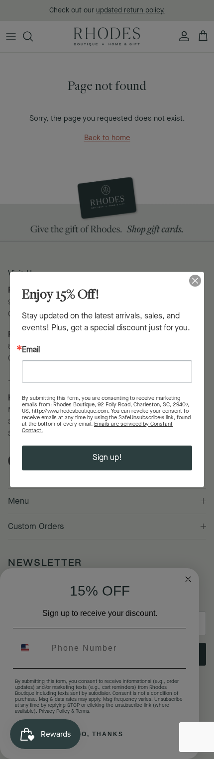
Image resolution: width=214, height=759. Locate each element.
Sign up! (107, 457)
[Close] (195, 281)
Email (31, 350)
